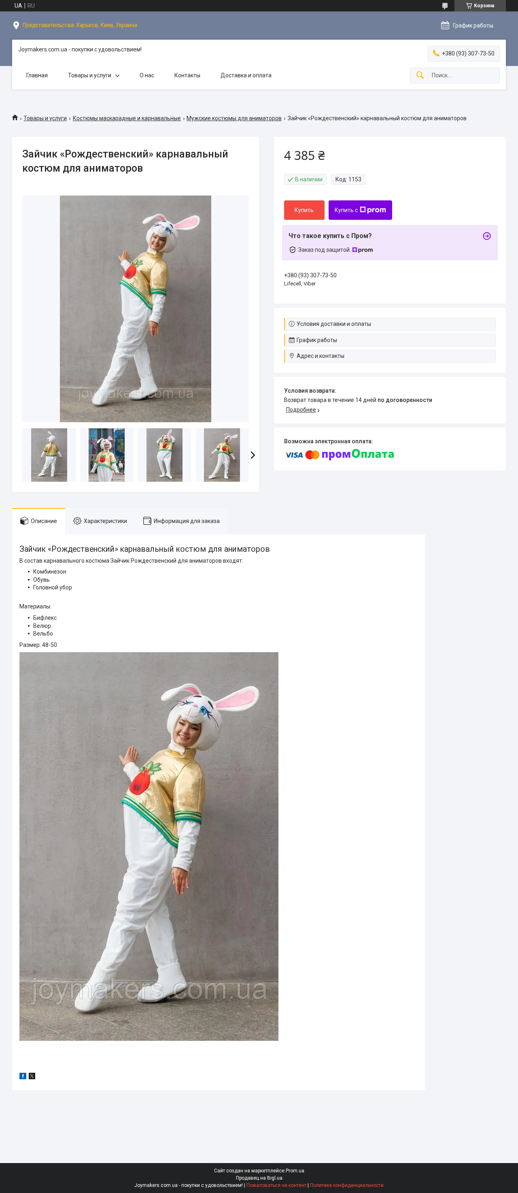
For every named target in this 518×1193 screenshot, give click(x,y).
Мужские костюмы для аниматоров (234, 118)
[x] (32, 1077)
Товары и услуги (89, 75)
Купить (304, 210)
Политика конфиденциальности (347, 1185)
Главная (37, 75)
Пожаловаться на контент (276, 1185)
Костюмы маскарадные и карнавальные (127, 118)
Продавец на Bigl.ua (259, 1178)
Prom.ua (295, 1171)
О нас (147, 75)
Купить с (346, 210)
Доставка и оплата (246, 75)
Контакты (187, 75)
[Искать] (420, 75)
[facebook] (22, 1077)
